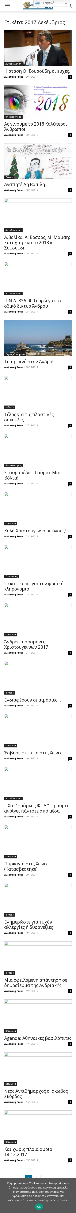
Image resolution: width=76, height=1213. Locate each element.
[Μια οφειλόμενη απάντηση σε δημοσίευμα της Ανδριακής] (38, 958)
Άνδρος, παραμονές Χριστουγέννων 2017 (26, 644)
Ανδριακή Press (13, 76)
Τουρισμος (11, 576)
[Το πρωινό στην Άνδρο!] (38, 338)
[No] (71, 1195)
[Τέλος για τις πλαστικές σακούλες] (38, 392)
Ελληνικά (47, 3)
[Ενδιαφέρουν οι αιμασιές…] (38, 678)
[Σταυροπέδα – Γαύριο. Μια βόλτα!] (38, 450)
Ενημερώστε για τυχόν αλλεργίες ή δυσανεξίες (28, 924)
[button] (7, 5)
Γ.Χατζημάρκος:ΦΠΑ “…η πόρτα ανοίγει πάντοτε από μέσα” (37, 808)
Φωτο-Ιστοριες (13, 465)
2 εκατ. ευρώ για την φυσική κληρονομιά (34, 586)
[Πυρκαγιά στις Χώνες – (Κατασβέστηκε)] (38, 841)
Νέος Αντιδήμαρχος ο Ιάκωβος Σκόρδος (36, 1093)
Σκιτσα (9, 177)
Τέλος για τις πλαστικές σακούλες (29, 417)
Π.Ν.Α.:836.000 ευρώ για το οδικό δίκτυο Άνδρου (32, 303)
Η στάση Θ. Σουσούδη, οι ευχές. (37, 71)
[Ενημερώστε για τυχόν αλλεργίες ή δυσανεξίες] (38, 900)
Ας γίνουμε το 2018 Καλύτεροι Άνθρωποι (35, 126)
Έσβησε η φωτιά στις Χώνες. (34, 753)
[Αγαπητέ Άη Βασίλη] (38, 161)
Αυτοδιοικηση (13, 63)
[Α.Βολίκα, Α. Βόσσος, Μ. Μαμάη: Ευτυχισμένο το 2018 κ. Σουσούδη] (38, 215)
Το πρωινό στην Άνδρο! (28, 362)
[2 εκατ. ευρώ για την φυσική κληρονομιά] (38, 561)
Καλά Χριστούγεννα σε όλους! (35, 531)
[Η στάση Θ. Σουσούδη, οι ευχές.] (38, 48)
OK (39, 1206)
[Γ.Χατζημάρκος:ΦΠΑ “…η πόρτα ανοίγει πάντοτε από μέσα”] (38, 783)
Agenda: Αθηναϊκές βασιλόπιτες (37, 1038)
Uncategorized (13, 116)
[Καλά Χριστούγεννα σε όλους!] (38, 508)
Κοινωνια (10, 523)
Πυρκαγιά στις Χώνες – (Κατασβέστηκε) (28, 866)
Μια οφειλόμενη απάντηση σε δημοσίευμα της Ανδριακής (35, 982)
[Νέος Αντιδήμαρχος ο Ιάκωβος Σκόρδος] (38, 1069)
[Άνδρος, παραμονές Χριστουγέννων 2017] (38, 619)
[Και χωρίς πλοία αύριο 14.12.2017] (38, 1127)
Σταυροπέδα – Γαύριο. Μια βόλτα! (32, 475)
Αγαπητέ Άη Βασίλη (24, 184)
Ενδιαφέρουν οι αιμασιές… (32, 700)
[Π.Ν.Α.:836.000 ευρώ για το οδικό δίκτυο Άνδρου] (38, 278)
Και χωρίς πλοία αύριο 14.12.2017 (28, 1151)
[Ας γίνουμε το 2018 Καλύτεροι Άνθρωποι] (38, 102)
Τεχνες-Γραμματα (15, 354)
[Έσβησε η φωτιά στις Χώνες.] (38, 730)
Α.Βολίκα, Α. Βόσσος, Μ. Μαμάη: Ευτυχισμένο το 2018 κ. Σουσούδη (37, 242)
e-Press (9, 407)
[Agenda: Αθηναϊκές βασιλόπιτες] (38, 1016)
